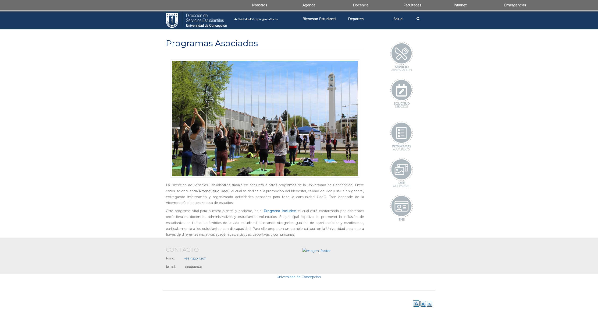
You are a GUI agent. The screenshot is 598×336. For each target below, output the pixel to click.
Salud (398, 19)
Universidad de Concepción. (299, 277)
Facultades (412, 5)
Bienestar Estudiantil (319, 19)
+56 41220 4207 (195, 258)
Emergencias (515, 5)
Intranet (460, 5)
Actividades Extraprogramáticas (256, 19)
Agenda (309, 5)
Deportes (355, 19)
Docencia (360, 5)
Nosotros (259, 5)
